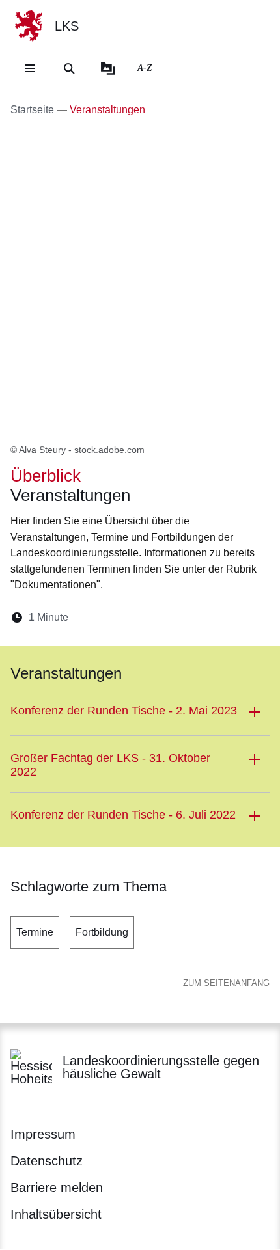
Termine (34, 932)
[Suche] (69, 68)
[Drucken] (190, 617)
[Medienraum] (108, 68)
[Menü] (30, 68)
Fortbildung (102, 932)
